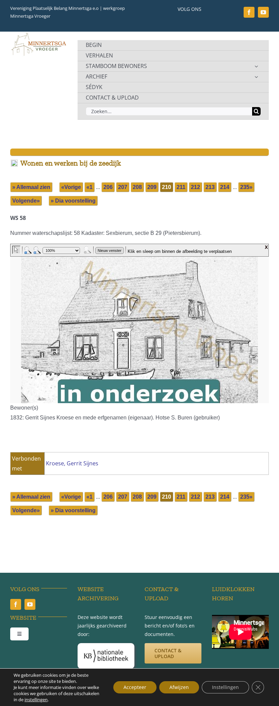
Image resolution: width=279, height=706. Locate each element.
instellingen (36, 699)
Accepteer (135, 687)
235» (246, 187)
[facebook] (249, 12)
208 (137, 187)
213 (210, 187)
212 (195, 187)
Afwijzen (179, 687)
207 (122, 187)
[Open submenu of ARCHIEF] (256, 77)
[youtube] (263, 12)
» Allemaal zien (31, 187)
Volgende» (26, 201)
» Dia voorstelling (73, 201)
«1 (89, 187)
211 (181, 187)
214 (224, 187)
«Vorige (71, 187)
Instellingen (225, 687)
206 (108, 187)
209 (152, 187)
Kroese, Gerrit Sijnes (72, 463)
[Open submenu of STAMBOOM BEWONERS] (256, 66)
